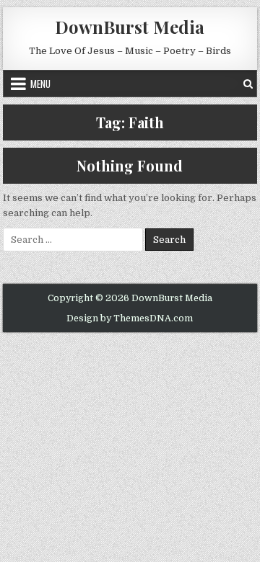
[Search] (248, 83)
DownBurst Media (129, 26)
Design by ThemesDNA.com (129, 318)
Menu (40, 83)
